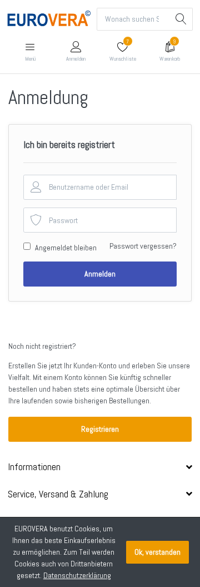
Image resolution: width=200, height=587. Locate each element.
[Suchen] (181, 19)
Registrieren (100, 429)
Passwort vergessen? (143, 246)
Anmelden (100, 274)
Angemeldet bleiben (66, 248)
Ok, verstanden (157, 552)
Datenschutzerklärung (77, 575)
